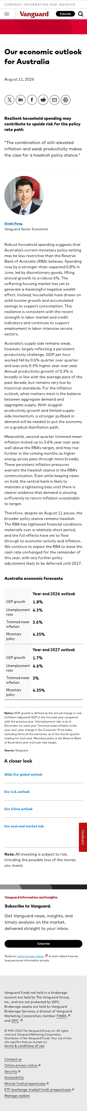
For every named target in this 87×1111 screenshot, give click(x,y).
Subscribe (65, 13)
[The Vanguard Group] (34, 14)
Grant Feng (13, 223)
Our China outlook (18, 809)
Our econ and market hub (24, 826)
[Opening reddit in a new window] (43, 100)
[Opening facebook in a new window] (32, 100)
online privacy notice (30, 956)
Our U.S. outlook (17, 792)
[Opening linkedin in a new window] (21, 100)
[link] (80, 14)
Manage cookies (17, 1096)
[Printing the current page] (66, 100)
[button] (10, 14)
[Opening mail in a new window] (54, 100)
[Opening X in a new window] (9, 100)
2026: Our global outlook (23, 774)
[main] (43, 497)
